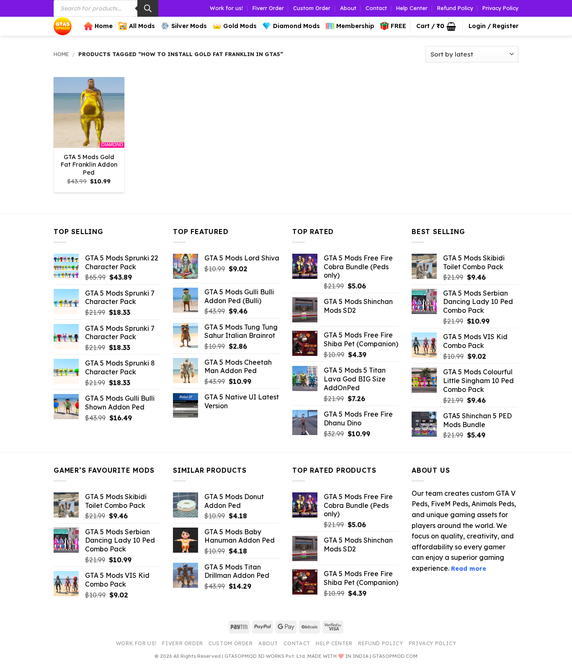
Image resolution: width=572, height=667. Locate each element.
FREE (398, 26)
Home (104, 26)
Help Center (412, 8)
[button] (436, 26)
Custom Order (311, 8)
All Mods (142, 26)
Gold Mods (240, 26)
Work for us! (226, 8)
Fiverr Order (268, 8)
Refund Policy (455, 8)
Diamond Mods (296, 26)
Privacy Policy (500, 8)
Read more (468, 568)
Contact (376, 8)
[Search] (147, 8)
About (348, 8)
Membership (355, 26)
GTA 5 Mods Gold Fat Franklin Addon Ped (89, 164)
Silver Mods (189, 26)
